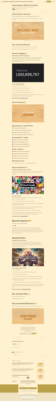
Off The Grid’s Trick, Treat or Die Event (20, 155)
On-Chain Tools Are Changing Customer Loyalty (22, 130)
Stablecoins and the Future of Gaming (20, 158)
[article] (28, 365)
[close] (36, 377)
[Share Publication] (45, 1)
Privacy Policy (34, 391)
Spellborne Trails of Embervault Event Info (21, 151)
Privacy (27, 394)
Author (15, 353)
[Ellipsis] (43, 352)
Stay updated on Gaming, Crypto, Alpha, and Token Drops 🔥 (21, 370)
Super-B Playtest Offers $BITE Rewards (20, 153)
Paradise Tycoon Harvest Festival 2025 (20, 139)
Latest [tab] (15, 360)
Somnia (13, 225)
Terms (30, 394)
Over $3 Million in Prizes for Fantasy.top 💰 (20, 375)
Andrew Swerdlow (18, 371)
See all (14, 381)
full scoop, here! (24, 98)
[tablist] (16, 344)
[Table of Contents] (1, 200)
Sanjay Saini (17, 365)
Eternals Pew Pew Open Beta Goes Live (20, 142)
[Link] (11, 14)
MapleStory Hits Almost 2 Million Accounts (21, 132)
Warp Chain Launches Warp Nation (20, 128)
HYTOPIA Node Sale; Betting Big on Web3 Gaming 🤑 (22, 369)
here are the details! (26, 289)
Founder (24, 49)
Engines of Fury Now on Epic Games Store (21, 146)
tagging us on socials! (32, 163)
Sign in (53, 1)
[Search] (43, 1)
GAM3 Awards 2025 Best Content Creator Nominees (23, 134)
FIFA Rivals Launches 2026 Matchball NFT (21, 144)
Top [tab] (13, 360)
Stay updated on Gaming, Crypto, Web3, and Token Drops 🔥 (21, 364)
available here (24, 216)
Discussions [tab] (18, 360)
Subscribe (48, 1)
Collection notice (33, 394)
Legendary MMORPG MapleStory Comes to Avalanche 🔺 (23, 363)
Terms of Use (32, 390)
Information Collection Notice (28, 391)
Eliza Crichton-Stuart (17, 352)
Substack (23, 399)
